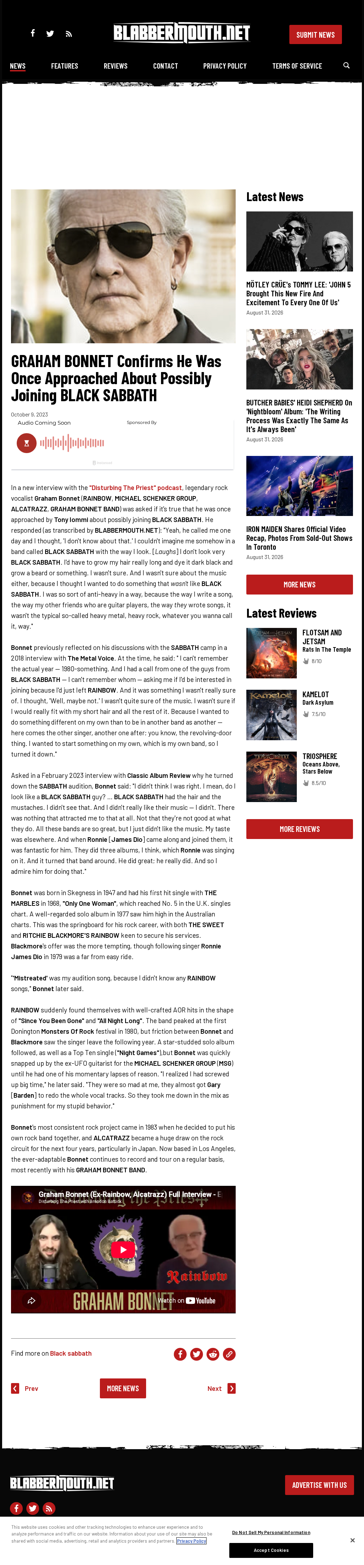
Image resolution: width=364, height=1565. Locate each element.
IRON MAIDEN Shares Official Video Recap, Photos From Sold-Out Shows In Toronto (299, 538)
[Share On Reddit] (213, 1354)
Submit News (315, 34)
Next (215, 1388)
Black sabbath (71, 1353)
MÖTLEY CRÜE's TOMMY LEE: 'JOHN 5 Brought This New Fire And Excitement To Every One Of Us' (298, 293)
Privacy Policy (225, 65)
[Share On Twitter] (196, 1354)
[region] (182, 1541)
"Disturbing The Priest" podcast (135, 487)
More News (123, 1388)
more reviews (300, 828)
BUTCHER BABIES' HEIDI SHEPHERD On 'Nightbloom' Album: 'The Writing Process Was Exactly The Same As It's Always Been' (299, 415)
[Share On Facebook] (180, 1354)
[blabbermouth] (182, 41)
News (18, 65)
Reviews (116, 65)
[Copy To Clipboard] (229, 1354)
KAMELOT (316, 694)
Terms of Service (297, 65)
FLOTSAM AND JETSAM (322, 636)
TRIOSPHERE (320, 756)
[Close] (352, 1540)
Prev (31, 1388)
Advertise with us (319, 1484)
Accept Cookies (271, 1550)
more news (300, 584)
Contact (165, 65)
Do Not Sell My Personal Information (271, 1532)
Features (64, 65)
